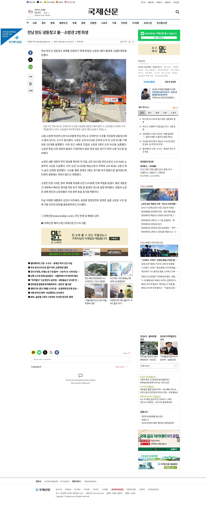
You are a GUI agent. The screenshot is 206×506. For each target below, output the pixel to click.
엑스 (41, 2)
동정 (165, 169)
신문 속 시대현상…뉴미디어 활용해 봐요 (156, 402)
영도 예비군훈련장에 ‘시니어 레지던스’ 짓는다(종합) (95, 280)
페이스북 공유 (30, 53)
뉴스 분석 (147, 386)
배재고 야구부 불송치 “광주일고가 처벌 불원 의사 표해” (163, 284)
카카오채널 (50, 2)
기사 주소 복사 (30, 84)
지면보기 (159, 2)
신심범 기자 (31, 41)
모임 (147, 169)
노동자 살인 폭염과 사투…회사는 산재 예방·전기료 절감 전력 (165, 203)
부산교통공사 (150, 70)
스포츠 (104, 23)
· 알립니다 (144, 419)
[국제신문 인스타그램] (75, 223)
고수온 (156, 73)
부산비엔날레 (163, 70)
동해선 (174, 73)
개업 (151, 169)
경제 (52, 23)
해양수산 (63, 23)
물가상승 (167, 67)
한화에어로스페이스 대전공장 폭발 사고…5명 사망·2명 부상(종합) (168, 231)
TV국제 (135, 23)
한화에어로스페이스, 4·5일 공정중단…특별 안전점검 (162, 220)
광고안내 (77, 489)
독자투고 (96, 489)
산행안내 (143, 172)
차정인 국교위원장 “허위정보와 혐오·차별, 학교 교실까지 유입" (166, 276)
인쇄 (30, 77)
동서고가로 (165, 73)
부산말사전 (162, 23)
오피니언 (148, 23)
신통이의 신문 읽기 (150, 396)
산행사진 (161, 172)
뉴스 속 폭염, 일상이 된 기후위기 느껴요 (156, 399)
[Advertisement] (159, 312)
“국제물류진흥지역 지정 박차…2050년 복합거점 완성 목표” (169, 359)
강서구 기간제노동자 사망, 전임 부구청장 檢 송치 (160, 207)
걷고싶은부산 (65, 481)
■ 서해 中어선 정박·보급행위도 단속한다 (46, 292)
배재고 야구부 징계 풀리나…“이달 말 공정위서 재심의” (163, 287)
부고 (170, 169)
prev (139, 439)
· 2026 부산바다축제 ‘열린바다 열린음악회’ (157, 422)
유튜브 (60, 2)
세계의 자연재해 (144, 67)
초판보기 (168, 2)
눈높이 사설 (147, 377)
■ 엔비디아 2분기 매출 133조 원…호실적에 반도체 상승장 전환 (55, 288)
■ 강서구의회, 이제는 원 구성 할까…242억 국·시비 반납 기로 (55, 271)
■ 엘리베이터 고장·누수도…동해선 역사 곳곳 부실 (50, 263)
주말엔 (93, 23)
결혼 (156, 169)
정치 (43, 23)
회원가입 (151, 2)
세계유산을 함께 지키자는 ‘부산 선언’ (155, 382)
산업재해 (146, 186)
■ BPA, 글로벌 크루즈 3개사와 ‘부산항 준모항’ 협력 (50, 296)
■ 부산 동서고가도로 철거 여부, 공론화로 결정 (48, 267)
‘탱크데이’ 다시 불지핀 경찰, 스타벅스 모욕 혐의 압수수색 (164, 271)
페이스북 (32, 2)
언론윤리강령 (131, 489)
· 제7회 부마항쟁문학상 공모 (151, 416)
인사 (142, 169)
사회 (35, 23)
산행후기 (152, 172)
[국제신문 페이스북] (53, 223)
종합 (142, 112)
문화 (83, 23)
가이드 (144, 175)
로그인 (143, 2)
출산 (161, 169)
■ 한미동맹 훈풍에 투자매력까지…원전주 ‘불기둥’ (50, 284)
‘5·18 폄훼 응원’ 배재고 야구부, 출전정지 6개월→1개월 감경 (165, 280)
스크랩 (30, 91)
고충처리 (142, 489)
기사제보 (105, 489)
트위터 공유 (30, 60)
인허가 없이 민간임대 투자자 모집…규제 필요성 (159, 392)
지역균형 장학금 (161, 76)
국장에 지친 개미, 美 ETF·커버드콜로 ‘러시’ (121, 302)
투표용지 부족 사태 (145, 76)
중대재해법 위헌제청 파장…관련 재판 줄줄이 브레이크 (162, 211)
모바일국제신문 (153, 489)
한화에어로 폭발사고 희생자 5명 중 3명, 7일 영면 (160, 215)
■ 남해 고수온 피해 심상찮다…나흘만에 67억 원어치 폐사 (53, 275)
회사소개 (59, 489)
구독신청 (176, 2)
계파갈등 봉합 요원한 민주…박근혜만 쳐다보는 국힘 (161, 389)
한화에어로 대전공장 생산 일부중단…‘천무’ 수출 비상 (162, 227)
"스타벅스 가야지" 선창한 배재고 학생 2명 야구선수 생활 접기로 (166, 260)
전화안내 (68, 489)
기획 (114, 23)
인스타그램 (71, 2)
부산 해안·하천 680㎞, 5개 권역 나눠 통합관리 (120, 280)
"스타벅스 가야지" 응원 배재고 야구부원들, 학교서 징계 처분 (165, 267)
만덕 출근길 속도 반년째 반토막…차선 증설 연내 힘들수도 (149, 359)
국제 (74, 23)
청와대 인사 (157, 67)
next (178, 439)
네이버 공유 (30, 67)
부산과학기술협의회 (51, 481)
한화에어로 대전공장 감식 (151, 224)
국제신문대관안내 (90, 481)
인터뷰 (124, 23)
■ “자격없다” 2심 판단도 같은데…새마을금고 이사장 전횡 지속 (55, 280)
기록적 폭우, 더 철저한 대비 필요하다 (154, 379)
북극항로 (148, 73)
